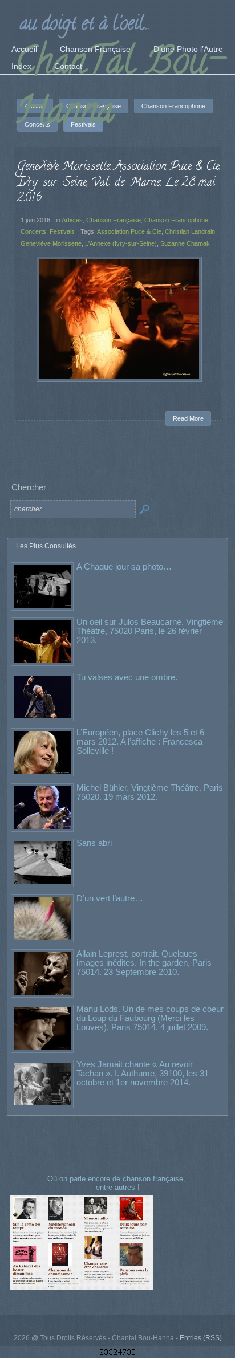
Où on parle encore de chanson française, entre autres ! (117, 1182)
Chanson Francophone (176, 220)
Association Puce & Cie (129, 231)
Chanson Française (113, 220)
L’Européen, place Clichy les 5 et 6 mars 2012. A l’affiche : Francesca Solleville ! (140, 741)
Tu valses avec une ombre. (126, 677)
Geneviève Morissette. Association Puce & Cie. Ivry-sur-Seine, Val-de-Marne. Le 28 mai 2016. (119, 182)
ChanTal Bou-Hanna (119, 89)
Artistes (72, 220)
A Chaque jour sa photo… (124, 566)
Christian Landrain (190, 231)
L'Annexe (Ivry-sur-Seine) (121, 243)
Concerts (33, 231)
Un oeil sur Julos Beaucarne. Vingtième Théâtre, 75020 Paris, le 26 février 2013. (149, 631)
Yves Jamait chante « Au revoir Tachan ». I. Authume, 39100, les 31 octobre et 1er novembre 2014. (142, 1073)
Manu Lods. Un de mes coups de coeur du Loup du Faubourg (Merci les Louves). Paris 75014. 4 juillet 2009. (150, 1018)
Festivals (62, 231)
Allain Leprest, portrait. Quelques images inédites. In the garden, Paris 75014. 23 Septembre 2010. (144, 963)
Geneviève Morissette (51, 243)
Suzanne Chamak (185, 243)
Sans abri (94, 843)
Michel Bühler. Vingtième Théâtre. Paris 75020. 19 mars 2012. (149, 792)
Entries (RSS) (201, 1338)
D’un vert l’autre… (109, 898)
